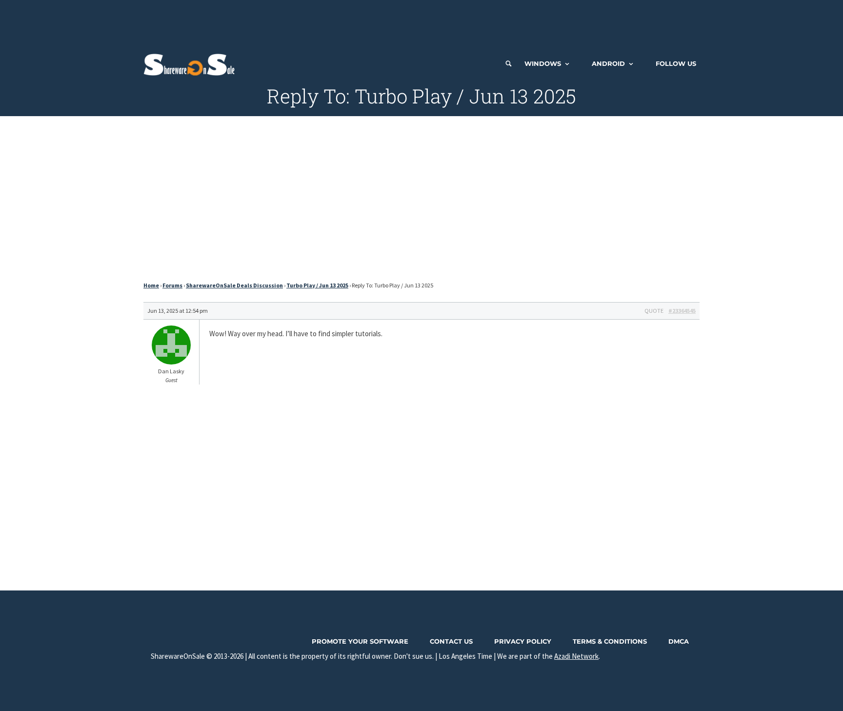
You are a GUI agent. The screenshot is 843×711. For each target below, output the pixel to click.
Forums (172, 285)
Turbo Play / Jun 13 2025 (317, 285)
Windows (542, 63)
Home (151, 285)
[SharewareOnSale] (191, 63)
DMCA (678, 641)
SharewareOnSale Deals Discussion (234, 285)
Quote (653, 310)
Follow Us (676, 63)
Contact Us (451, 641)
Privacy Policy (522, 641)
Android (608, 63)
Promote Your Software (360, 641)
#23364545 (682, 310)
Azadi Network (576, 656)
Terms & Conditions (610, 641)
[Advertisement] (421, 22)
